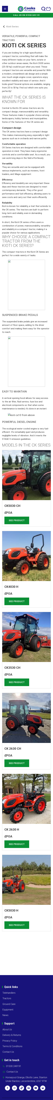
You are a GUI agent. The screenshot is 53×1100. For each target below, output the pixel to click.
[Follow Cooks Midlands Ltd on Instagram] (14, 1089)
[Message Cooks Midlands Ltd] (42, 1089)
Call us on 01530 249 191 (26, 15)
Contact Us (8, 1051)
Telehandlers (9, 992)
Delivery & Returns (12, 1035)
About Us (7, 1029)
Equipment (8, 1009)
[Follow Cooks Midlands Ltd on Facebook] (7, 1089)
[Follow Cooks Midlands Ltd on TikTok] (21, 1089)
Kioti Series (12, 26)
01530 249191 (13, 1066)
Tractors (7, 998)
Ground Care (9, 1004)
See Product (17, 520)
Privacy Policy (10, 1040)
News (5, 1015)
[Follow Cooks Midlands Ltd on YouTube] (35, 1089)
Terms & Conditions (12, 1046)
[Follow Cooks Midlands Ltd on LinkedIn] (28, 1089)
